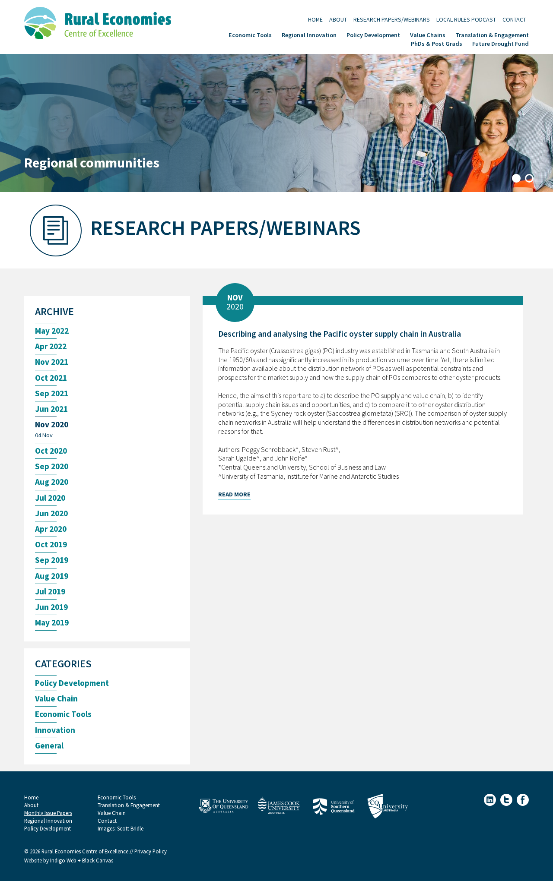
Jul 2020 (50, 498)
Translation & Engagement (492, 34)
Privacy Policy (150, 851)
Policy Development (373, 34)
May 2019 (52, 623)
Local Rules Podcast (466, 19)
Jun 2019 (51, 607)
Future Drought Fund (500, 43)
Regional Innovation (309, 34)
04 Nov (44, 435)
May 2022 (52, 331)
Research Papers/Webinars (391, 19)
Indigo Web (64, 860)
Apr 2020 (51, 529)
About (338, 19)
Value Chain (56, 699)
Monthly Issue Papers (48, 813)
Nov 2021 (51, 362)
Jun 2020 (51, 513)
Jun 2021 (51, 409)
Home (315, 19)
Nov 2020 (51, 424)
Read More (234, 494)
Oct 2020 (51, 451)
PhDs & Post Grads (436, 43)
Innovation (55, 730)
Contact (514, 19)
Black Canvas (97, 860)
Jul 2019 (50, 591)
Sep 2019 (51, 560)
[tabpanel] (276, 123)
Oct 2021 (51, 378)
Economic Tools (250, 34)
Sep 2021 (51, 393)
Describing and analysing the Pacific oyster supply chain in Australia (339, 333)
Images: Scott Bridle (120, 828)
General (49, 746)
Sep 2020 (51, 466)
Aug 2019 (51, 576)
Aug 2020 (51, 482)
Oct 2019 (51, 544)
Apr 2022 (51, 346)
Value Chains (427, 34)
